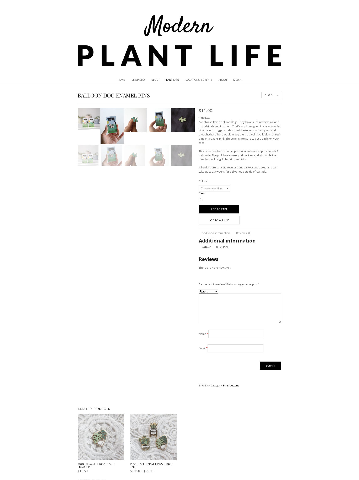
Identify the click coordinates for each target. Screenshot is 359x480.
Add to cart (219, 209)
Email (203, 348)
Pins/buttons (231, 385)
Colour (203, 181)
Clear (202, 193)
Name (203, 334)
